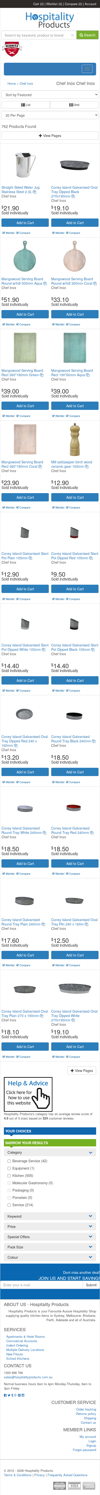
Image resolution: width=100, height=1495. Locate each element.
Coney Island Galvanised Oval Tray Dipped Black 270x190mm (74, 191)
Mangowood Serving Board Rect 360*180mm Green (22, 372)
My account (88, 1436)
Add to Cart (25, 222)
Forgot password (84, 1449)
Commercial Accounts (21, 1341)
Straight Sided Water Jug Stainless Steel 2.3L (20, 189)
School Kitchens (17, 1358)
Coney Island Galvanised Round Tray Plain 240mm (21, 921)
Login (92, 1441)
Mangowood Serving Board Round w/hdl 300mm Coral (72, 281)
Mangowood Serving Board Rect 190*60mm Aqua (72, 372)
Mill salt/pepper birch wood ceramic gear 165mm (71, 464)
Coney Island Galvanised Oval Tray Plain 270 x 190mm (24, 1013)
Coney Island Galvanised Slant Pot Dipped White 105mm (25, 647)
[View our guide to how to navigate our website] (28, 1093)
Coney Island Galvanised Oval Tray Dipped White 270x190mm (74, 1015)
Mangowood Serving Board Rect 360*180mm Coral (22, 464)
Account (90, 3)
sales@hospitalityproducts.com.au (28, 1377)
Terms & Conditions (18, 1475)
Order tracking (86, 1409)
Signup (91, 1445)
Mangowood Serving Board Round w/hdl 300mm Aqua (22, 281)
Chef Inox (26, 83)
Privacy (39, 1475)
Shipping (90, 1418)
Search (89, 34)
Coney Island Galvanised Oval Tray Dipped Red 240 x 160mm (24, 741)
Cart (38, 3)
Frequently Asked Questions (68, 1475)
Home (12, 83)
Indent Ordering (17, 1345)
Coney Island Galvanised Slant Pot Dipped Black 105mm (74, 647)
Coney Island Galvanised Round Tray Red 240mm (70, 830)
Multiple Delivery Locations (25, 1349)
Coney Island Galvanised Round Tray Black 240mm (71, 738)
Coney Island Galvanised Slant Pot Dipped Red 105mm (74, 555)
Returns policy (86, 1413)
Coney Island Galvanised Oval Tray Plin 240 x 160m (74, 921)
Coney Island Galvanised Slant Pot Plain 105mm (25, 555)
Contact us (88, 1422)
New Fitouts (14, 1354)
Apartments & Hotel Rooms (25, 1336)
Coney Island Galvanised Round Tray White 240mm (22, 830)
